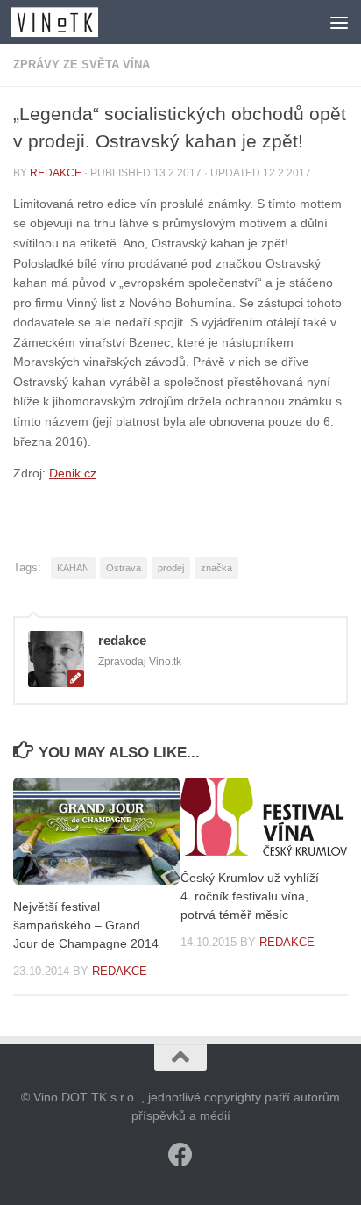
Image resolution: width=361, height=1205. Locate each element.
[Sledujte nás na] (180, 1155)
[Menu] (339, 22)
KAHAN (73, 568)
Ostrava (123, 568)
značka (216, 568)
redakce (55, 173)
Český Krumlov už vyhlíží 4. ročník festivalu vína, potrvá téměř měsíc (249, 896)
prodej (171, 568)
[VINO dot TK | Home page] (69, 22)
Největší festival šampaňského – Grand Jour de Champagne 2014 (86, 925)
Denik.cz (72, 473)
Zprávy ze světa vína (81, 64)
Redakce (119, 971)
